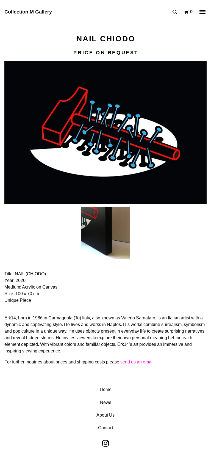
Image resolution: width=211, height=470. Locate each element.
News (105, 402)
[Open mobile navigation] (202, 12)
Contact (105, 427)
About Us (105, 415)
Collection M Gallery (28, 12)
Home (106, 389)
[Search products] (174, 11)
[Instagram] (105, 443)
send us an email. (137, 362)
